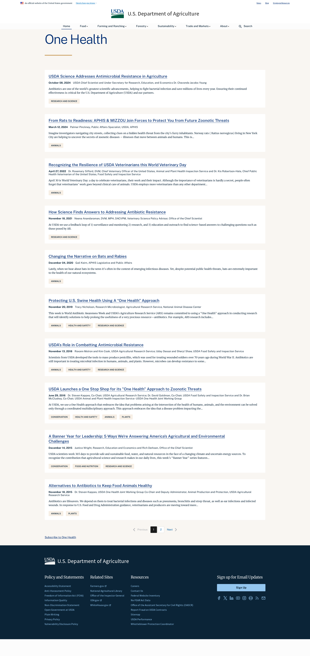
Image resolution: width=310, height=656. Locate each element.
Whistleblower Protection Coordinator (152, 624)
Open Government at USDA (59, 609)
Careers (135, 586)
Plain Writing (52, 614)
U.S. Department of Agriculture (163, 13)
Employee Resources (281, 3)
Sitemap (135, 614)
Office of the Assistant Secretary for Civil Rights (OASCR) (162, 605)
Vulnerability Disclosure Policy (61, 624)
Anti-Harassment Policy (58, 590)
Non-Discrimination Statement (62, 605)
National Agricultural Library (106, 590)
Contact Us (137, 590)
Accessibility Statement (58, 586)
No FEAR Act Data (140, 600)
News (259, 3)
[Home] (117, 17)
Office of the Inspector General (107, 595)
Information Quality (56, 600)
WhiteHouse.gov (99, 605)
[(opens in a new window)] (219, 598)
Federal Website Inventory (145, 595)
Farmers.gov (97, 586)
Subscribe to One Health (60, 537)
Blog (267, 3)
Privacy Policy (52, 619)
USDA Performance (141, 619)
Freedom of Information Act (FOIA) (64, 595)
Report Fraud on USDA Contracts (149, 609)
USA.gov (94, 600)
